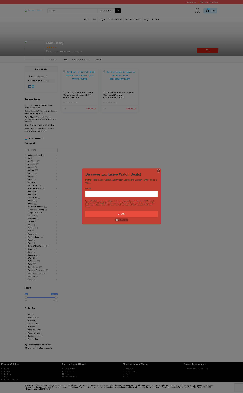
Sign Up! (121, 214)
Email (88, 188)
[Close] (158, 170)
